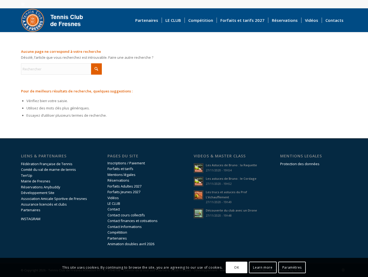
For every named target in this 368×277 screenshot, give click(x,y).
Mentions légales (121, 174)
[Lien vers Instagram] (23, 4)
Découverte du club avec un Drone (231, 210)
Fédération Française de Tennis (46, 163)
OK (236, 267)
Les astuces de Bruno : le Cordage (231, 178)
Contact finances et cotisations (132, 220)
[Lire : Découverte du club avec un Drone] (198, 213)
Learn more (262, 267)
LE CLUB (113, 203)
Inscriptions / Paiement (126, 163)
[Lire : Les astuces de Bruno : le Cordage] (198, 181)
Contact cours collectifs (126, 215)
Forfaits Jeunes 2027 (123, 191)
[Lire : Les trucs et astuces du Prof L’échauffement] (198, 195)
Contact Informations (124, 226)
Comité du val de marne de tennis (48, 169)
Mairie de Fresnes (35, 181)
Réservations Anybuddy (40, 187)
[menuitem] (147, 20)
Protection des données (300, 163)
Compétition (117, 232)
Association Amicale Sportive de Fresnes (54, 198)
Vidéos (113, 197)
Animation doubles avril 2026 (130, 243)
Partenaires (30, 209)
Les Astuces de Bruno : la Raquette (231, 165)
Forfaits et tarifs (120, 168)
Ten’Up (26, 175)
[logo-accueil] (54, 20)
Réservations (118, 180)
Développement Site (37, 192)
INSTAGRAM (30, 218)
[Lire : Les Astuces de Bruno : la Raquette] (198, 168)
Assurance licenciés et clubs (44, 204)
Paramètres (292, 267)
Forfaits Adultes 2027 (124, 186)
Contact (113, 209)
